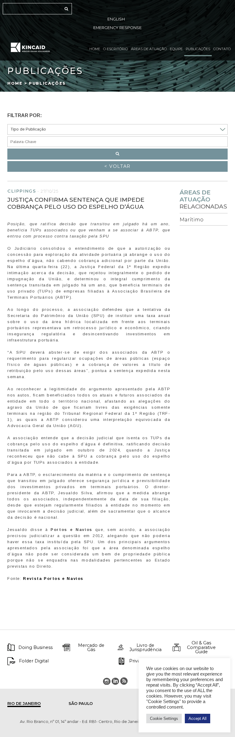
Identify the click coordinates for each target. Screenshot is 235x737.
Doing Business (35, 647)
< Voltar (117, 166)
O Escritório (115, 49)
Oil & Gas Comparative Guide (201, 647)
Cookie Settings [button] (164, 718)
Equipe (176, 49)
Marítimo (191, 220)
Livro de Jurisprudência (145, 647)
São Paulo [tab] (81, 703)
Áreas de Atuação (149, 49)
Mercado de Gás (91, 647)
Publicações (198, 49)
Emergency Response (117, 27)
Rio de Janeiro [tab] (24, 703)
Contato (222, 49)
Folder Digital (34, 661)
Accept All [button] (197, 718)
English (116, 19)
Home (94, 49)
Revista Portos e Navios (53, 578)
